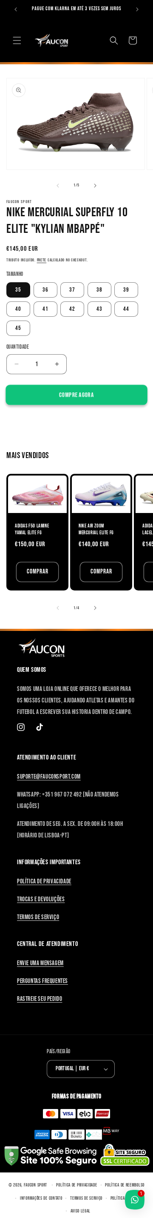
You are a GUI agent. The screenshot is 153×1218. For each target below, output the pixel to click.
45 (18, 328)
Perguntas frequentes (42, 981)
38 (99, 289)
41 (45, 308)
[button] (17, 40)
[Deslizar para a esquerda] (57, 185)
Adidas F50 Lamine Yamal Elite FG (32, 529)
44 (126, 308)
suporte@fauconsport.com (49, 777)
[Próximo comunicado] (137, 9)
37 (72, 289)
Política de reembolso (124, 1185)
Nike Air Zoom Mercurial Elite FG (96, 529)
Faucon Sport (35, 1185)
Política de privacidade (76, 1185)
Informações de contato (41, 1198)
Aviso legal (81, 1211)
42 (72, 308)
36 (45, 289)
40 (18, 308)
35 (18, 289)
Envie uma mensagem (40, 963)
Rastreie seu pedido (39, 999)
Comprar (37, 571)
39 (126, 289)
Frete (42, 260)
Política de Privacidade (44, 881)
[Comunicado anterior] (15, 9)
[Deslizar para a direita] (95, 185)
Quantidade (17, 347)
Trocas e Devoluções (41, 899)
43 (99, 308)
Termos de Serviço (38, 917)
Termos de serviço (86, 1198)
